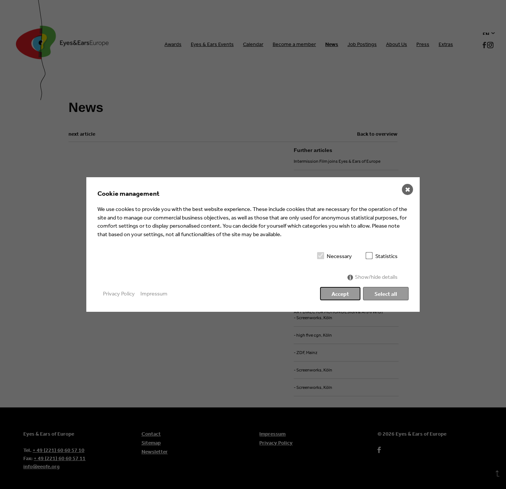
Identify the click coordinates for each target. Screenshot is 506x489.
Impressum (153, 293)
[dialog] (253, 244)
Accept (340, 293)
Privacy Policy (119, 293)
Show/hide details (376, 276)
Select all (385, 293)
